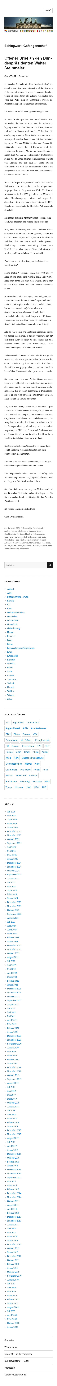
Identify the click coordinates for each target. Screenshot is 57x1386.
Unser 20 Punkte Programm (18, 1354)
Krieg (9, 651)
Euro (9, 608)
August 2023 (13, 917)
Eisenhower (9, 536)
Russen (9, 775)
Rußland (33, 775)
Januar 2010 (12, 1303)
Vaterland (35, 545)
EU (8, 604)
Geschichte (27, 528)
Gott (43, 536)
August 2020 (13, 1047)
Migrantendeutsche (36, 542)
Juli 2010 (11, 1283)
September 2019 (14, 1079)
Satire (9, 671)
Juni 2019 (11, 1090)
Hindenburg (24, 539)
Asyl (9, 592)
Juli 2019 (11, 1086)
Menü (48, 10)
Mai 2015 (11, 1181)
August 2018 (13, 1106)
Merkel (28, 763)
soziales (10, 675)
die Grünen (26, 740)
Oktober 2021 (13, 996)
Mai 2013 (11, 1232)
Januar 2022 (12, 984)
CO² (35, 734)
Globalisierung (13, 628)
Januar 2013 (12, 1240)
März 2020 (12, 1055)
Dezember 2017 (14, 1130)
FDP (47, 746)
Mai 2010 (11, 1291)
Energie (10, 600)
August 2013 (13, 1224)
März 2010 (12, 1295)
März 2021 (12, 1023)
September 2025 (14, 843)
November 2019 (14, 1071)
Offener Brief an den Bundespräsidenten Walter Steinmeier (28, 63)
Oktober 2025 (13, 839)
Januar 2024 (12, 898)
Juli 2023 (11, 921)
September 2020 (14, 1043)
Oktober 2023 (13, 909)
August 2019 (13, 1082)
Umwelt (10, 687)
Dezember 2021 (14, 988)
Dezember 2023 (14, 902)
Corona (26, 734)
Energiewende (42, 740)
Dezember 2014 (14, 1193)
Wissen (10, 694)
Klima (10, 643)
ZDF (44, 787)
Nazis (48, 542)
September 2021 (14, 1000)
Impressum (9, 1367)
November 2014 (14, 1197)
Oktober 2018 (13, 1102)
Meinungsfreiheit (14, 763)
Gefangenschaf (21, 536)
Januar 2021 (12, 1031)
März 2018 (12, 1118)
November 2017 (14, 1134)
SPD (47, 781)
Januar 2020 (12, 1063)
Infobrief (11, 635)
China (17, 734)
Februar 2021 (13, 1027)
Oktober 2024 (13, 870)
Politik (10, 667)
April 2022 (12, 972)
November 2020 (14, 1039)
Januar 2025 (12, 858)
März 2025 (12, 854)
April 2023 (12, 929)
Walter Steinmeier (11, 548)
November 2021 (14, 992)
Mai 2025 (11, 850)
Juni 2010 (11, 1287)
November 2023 (14, 905)
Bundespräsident (35, 531)
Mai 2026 (11, 815)
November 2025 (14, 835)
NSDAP (7, 545)
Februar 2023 (13, 937)
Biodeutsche (23, 531)
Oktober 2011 (13, 1259)
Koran (45, 751)
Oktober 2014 (13, 1200)
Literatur (11, 659)
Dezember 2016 (14, 1153)
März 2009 (12, 1318)
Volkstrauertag (46, 545)
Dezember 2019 (14, 1067)
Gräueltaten (9, 539)
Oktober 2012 (13, 1248)
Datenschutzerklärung (15, 1374)
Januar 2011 (12, 1267)
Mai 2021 (11, 1016)
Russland (27, 545)
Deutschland (25, 534)
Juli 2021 (11, 1008)
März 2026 (12, 823)
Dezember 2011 (14, 1256)
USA (36, 787)
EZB (39, 746)
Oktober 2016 (13, 1157)
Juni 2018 (11, 1114)
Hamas (9, 751)
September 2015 (14, 1177)
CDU (8, 734)
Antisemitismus (10, 531)
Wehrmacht (24, 548)
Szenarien (11, 679)
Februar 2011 (13, 1263)
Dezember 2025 (14, 831)
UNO (28, 787)
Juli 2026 (11, 811)
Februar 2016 (13, 1161)
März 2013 (12, 1236)
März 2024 (12, 894)
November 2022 (14, 949)
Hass (17, 539)
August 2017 (13, 1138)
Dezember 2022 (14, 945)
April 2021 (12, 1020)
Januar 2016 (12, 1165)
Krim (16, 757)
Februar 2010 (13, 1299)
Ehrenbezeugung (37, 534)
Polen (13, 545)
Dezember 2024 (14, 862)
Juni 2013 (11, 1228)
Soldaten (37, 781)
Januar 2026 (12, 827)
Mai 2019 (11, 1094)
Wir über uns (10, 1347)
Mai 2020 (11, 1051)
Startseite (9, 1340)
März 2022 (12, 976)
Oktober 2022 (13, 953)
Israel (27, 751)
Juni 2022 (11, 964)
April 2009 (12, 1315)
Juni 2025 (11, 846)
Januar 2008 (12, 1326)
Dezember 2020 (14, 1035)
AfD (7, 722)
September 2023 (14, 913)
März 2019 (12, 1098)
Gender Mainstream (15, 612)
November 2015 (14, 1173)
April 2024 (12, 890)
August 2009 (13, 1307)
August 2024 (13, 878)
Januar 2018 (12, 1126)
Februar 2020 (13, 1059)
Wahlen (10, 691)
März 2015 (12, 1185)
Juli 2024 (11, 882)
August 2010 (13, 1279)
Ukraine (19, 787)
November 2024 (14, 866)
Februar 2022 (13, 980)
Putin (45, 769)
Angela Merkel (13, 728)
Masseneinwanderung (33, 757)
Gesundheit (12, 624)
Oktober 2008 (13, 1322)
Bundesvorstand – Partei (17, 596)
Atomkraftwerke (38, 728)
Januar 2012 (12, 1252)
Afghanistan (18, 722)
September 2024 (14, 874)
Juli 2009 (11, 1311)
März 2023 (12, 933)
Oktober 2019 (13, 1075)
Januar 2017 (12, 1149)
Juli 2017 (11, 1141)
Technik (10, 683)
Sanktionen (11, 781)
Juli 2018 (11, 1110)
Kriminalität (12, 655)
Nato (37, 763)
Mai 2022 (11, 968)
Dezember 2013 (14, 1216)
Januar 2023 (12, 941)
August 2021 (13, 1004)
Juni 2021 (11, 1012)
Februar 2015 (13, 1189)
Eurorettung (28, 746)
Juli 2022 (11, 961)
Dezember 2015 (14, 1169)
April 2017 (12, 1145)
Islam (9, 639)
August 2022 (13, 957)
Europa (15, 746)
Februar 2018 (13, 1122)
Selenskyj (25, 781)
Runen (19, 545)
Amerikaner (33, 722)
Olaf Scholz (11, 769)
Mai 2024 (11, 886)
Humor (10, 632)
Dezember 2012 (14, 1244)
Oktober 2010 (13, 1271)
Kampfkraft (34, 539)
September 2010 (14, 1275)
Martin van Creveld (20, 542)
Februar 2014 (13, 1212)
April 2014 (12, 1208)
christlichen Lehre (11, 534)
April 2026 (12, 819)
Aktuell (10, 588)
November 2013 (14, 1220)
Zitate (9, 698)
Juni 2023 (11, 925)
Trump (9, 787)
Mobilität (11, 663)
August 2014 (13, 1204)
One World (25, 769)
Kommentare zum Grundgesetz (20, 647)
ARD (25, 728)
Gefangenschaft (34, 536)
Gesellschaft (38, 528)
